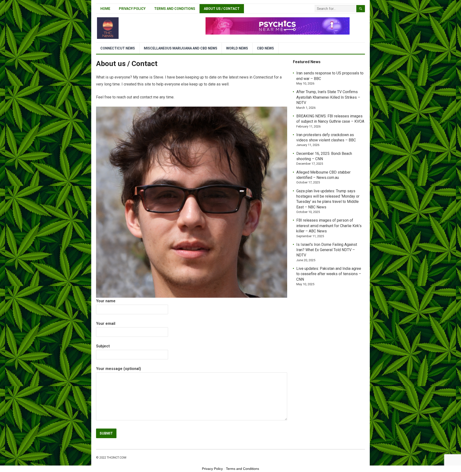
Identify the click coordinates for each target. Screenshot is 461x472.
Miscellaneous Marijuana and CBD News (180, 48)
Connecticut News (117, 48)
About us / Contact (222, 9)
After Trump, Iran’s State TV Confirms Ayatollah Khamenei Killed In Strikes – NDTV (328, 97)
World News (237, 48)
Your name (105, 301)
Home (105, 9)
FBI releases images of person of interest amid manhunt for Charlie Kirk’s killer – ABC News (329, 225)
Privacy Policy (132, 9)
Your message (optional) (118, 368)
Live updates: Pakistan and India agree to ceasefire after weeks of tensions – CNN (328, 274)
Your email (105, 323)
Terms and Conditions (174, 9)
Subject (103, 346)
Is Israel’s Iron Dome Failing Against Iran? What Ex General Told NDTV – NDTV (326, 250)
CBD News (265, 48)
